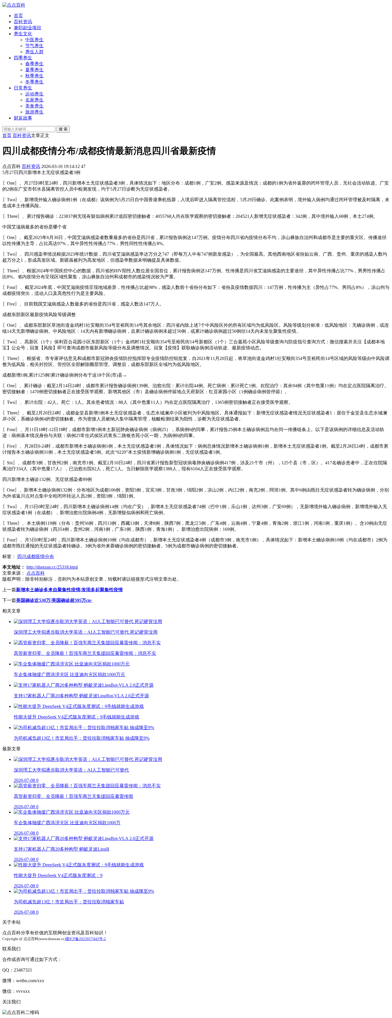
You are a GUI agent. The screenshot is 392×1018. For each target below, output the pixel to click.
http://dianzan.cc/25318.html (52, 567)
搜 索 (63, 129)
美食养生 (34, 105)
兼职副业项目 (27, 27)
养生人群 (34, 51)
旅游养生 (34, 111)
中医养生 (34, 39)
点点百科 (35, 573)
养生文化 (23, 33)
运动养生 (34, 93)
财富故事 (23, 117)
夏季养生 (34, 69)
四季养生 (23, 57)
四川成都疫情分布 (35, 556)
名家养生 (34, 99)
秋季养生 (34, 75)
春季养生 (34, 63)
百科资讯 (23, 21)
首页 (18, 15)
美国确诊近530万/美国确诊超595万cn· (54, 600)
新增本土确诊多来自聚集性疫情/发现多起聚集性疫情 (69, 589)
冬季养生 (34, 81)
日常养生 (23, 87)
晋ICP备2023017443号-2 (86, 939)
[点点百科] (13, 5)
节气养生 (34, 45)
